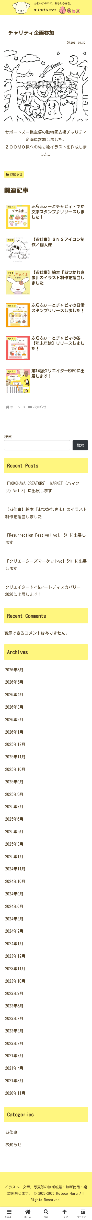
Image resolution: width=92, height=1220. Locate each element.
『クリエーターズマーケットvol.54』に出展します (46, 565)
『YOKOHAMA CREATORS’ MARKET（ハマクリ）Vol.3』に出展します (42, 487)
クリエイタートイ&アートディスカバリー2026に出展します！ (43, 591)
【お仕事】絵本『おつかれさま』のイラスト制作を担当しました (46, 513)
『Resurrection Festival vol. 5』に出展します (45, 539)
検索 (8, 437)
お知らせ (16, 174)
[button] (82, 834)
